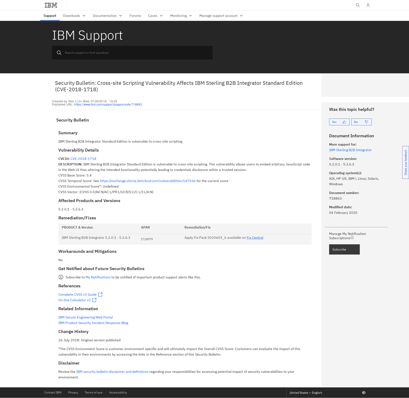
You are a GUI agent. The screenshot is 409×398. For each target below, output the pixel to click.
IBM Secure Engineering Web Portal (85, 317)
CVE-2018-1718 (83, 158)
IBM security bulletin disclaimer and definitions (112, 371)
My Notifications (98, 277)
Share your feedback (405, 162)
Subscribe (339, 249)
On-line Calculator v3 (74, 300)
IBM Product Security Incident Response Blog (93, 323)
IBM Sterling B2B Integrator (350, 150)
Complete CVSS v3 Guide (77, 294)
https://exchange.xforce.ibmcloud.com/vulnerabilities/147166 (148, 181)
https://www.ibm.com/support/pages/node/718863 (108, 104)
